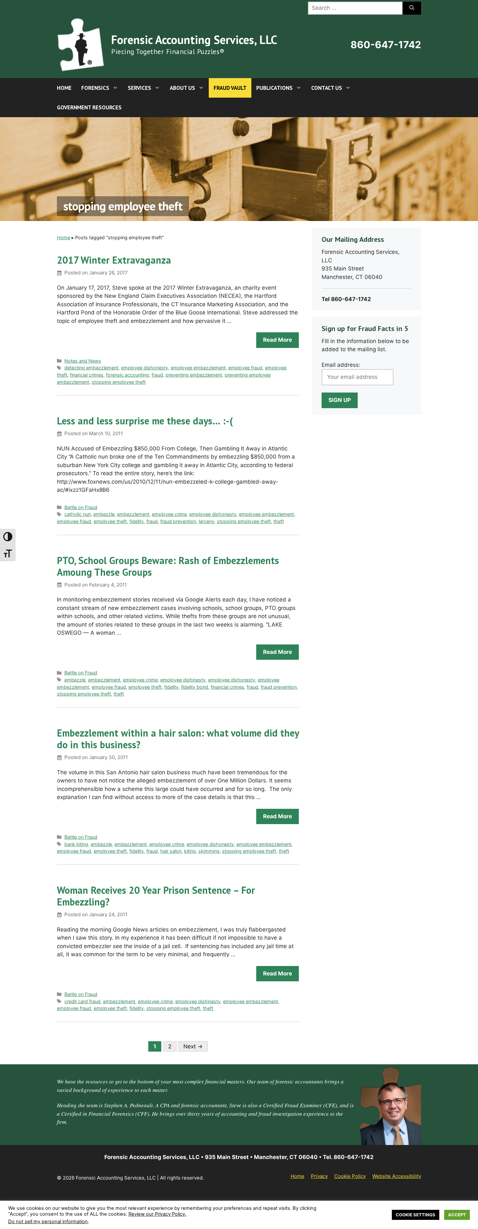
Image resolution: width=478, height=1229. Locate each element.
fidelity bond (194, 687)
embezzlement (133, 514)
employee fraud (245, 367)
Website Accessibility (396, 1176)
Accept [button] (457, 1214)
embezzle (103, 514)
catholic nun (77, 514)
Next (193, 1046)
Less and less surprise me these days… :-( (145, 420)
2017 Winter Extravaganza (114, 260)
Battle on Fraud (80, 507)
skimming (208, 851)
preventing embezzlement (194, 375)
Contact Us (326, 87)
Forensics (95, 87)
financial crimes (86, 375)
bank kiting (76, 844)
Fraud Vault (230, 87)
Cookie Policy (350, 1176)
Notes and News (82, 361)
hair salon (170, 851)
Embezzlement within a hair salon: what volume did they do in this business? (178, 738)
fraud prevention (178, 521)
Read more (277, 340)
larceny (206, 521)
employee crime (169, 514)
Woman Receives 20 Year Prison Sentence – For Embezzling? (156, 896)
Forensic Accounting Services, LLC (194, 39)
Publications (274, 87)
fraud (157, 375)
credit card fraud (82, 1001)
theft (278, 521)
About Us (182, 87)
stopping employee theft (119, 382)
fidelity (136, 521)
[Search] (412, 8)
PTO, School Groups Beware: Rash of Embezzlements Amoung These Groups (168, 566)
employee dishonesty (144, 367)
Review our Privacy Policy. (157, 1214)
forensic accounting (127, 375)
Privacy (319, 1176)
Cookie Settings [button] (415, 1214)
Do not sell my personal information (48, 1221)
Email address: (341, 365)
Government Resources (89, 107)
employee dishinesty (183, 680)
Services (139, 87)
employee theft (110, 521)
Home (64, 87)
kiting (190, 851)
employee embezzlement (198, 367)
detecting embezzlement (91, 367)
